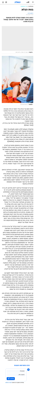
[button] (28, 2)
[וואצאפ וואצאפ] (6, 2)
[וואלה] (17, 2)
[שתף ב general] (3, 2)
